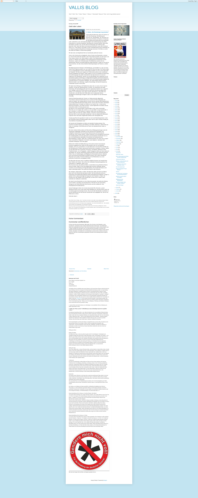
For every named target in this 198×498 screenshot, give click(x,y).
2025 (116, 102)
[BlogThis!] (89, 214)
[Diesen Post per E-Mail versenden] (88, 214)
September (118, 142)
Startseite (89, 268)
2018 (116, 115)
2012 (116, 126)
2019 (116, 113)
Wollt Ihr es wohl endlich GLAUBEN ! (121, 177)
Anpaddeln (118, 152)
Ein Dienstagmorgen (120, 166)
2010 (116, 129)
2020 (116, 111)
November (118, 138)
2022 (116, 107)
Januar (117, 191)
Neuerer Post (72, 268)
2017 (116, 117)
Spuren (117, 171)
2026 (116, 100)
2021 (116, 109)
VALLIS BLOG (83, 7)
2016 (116, 118)
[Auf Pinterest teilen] (94, 214)
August (117, 143)
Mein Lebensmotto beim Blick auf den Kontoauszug (122, 157)
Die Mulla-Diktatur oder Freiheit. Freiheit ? (121, 183)
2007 (116, 135)
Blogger (105, 480)
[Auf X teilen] (91, 214)
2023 (116, 106)
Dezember (118, 136)
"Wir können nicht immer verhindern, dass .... (121, 164)
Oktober (118, 140)
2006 (116, 193)
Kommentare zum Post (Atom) (80, 271)
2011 (116, 127)
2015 (116, 120)
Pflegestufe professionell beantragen (121, 206)
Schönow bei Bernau (120, 159)
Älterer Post (106, 268)
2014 (116, 122)
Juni (117, 147)
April (117, 151)
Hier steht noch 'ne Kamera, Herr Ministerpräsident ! (122, 174)
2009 (116, 131)
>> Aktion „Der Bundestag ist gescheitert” (97, 32)
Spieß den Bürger (119, 185)
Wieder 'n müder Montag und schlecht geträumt (122, 162)
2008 (116, 133)
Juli (117, 145)
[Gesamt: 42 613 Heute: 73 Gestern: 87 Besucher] (117, 204)
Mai (117, 149)
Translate (79, 20)
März (117, 187)
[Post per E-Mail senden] (85, 213)
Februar (118, 189)
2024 (116, 104)
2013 (116, 124)
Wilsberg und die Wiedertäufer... (119, 180)
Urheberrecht (78, 298)
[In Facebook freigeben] (92, 214)
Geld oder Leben (119, 154)
